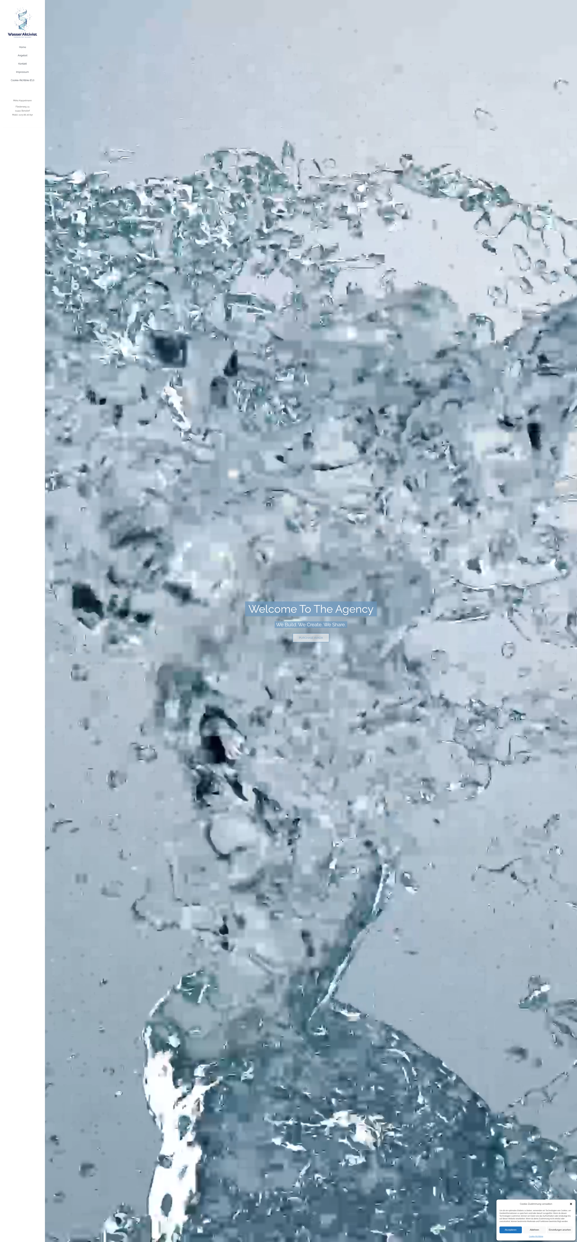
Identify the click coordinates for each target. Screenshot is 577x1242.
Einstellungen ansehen (560, 1229)
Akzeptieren (510, 1229)
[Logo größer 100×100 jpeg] (22, 6)
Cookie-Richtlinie (536, 1236)
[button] (570, 1203)
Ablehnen (534, 1229)
